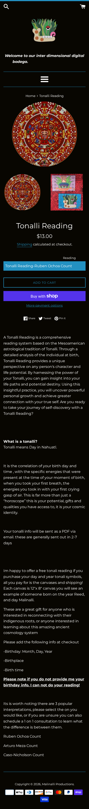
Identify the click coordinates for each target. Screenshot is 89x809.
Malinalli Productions (58, 784)
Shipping (24, 244)
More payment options (44, 305)
